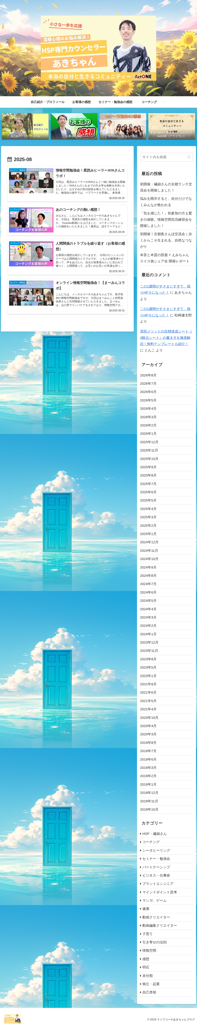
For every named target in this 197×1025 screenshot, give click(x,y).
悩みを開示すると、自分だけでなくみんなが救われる (166, 202)
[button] (189, 157)
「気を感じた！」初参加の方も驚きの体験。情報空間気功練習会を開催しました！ (166, 219)
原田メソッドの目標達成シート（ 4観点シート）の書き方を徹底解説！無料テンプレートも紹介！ (166, 337)
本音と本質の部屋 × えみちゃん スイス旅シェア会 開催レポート (164, 258)
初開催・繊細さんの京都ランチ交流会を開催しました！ (166, 187)
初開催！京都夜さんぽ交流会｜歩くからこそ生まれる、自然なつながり (166, 240)
